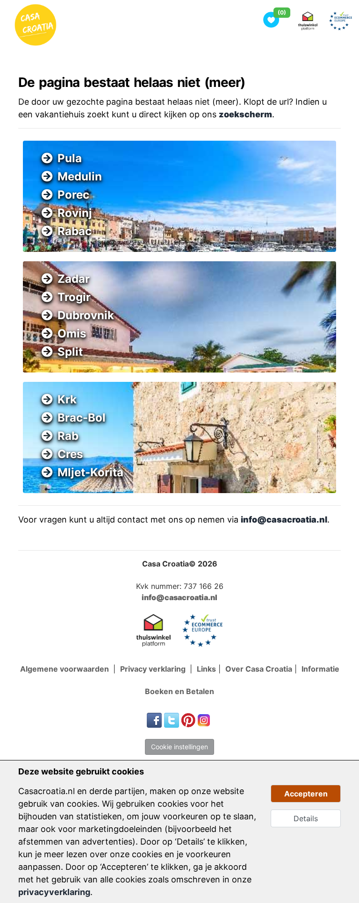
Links (206, 669)
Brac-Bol (81, 417)
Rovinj (74, 213)
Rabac (74, 231)
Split (70, 351)
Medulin (79, 176)
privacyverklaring (54, 892)
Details (306, 818)
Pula (69, 158)
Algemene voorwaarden (65, 669)
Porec (73, 194)
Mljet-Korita (90, 472)
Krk (67, 399)
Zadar (73, 279)
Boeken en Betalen (179, 691)
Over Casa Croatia (258, 669)
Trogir (74, 297)
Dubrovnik (85, 315)
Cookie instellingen (179, 747)
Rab (68, 436)
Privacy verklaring (153, 669)
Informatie (320, 669)
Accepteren (306, 793)
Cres (70, 454)
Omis (71, 333)
